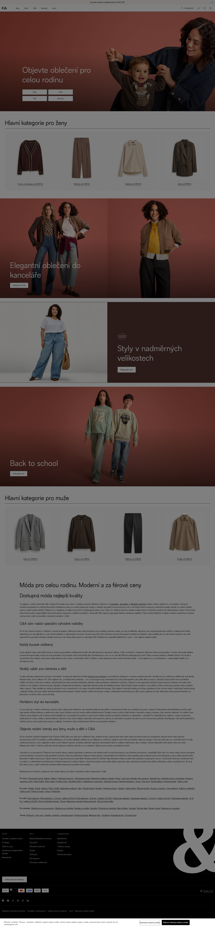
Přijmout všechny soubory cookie (175, 922)
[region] (107, 922)
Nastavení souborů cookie (150, 922)
